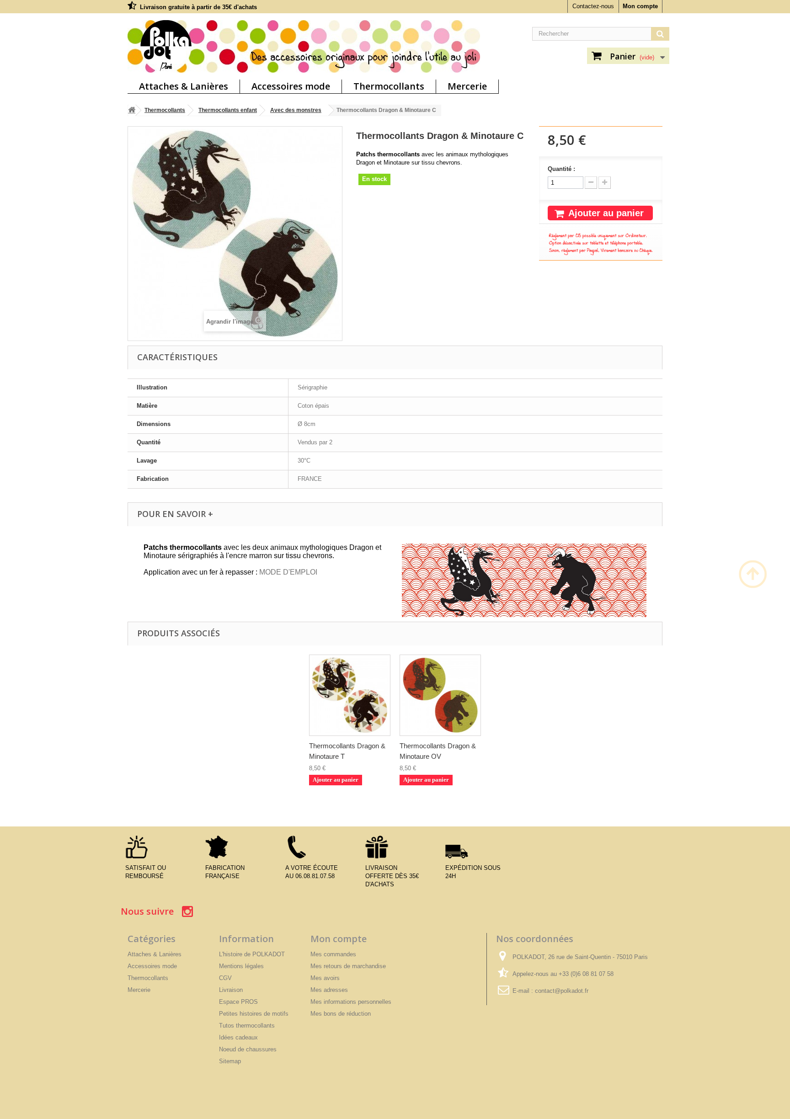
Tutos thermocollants (247, 1025)
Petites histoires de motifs (253, 1013)
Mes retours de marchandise (348, 966)
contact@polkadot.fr (561, 990)
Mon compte (640, 6)
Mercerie (467, 86)
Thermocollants (388, 86)
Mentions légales (241, 966)
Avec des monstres (295, 110)
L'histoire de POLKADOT (252, 954)
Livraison (231, 989)
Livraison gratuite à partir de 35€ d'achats (198, 7)
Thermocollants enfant (227, 110)
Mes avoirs (325, 978)
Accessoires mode (290, 86)
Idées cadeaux (238, 1037)
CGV (225, 978)
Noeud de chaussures (248, 1049)
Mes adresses (329, 989)
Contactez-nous (593, 6)
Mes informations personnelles (350, 1001)
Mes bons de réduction (340, 1013)
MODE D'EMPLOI (288, 572)
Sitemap (230, 1061)
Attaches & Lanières (183, 86)
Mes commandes (333, 954)
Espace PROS (238, 1001)
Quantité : (561, 168)
